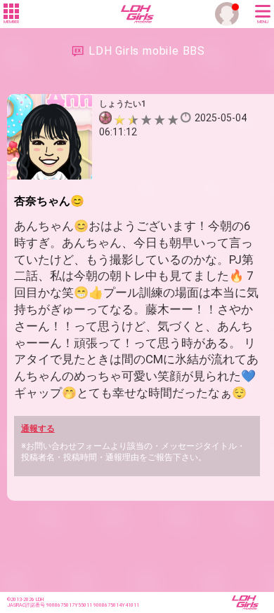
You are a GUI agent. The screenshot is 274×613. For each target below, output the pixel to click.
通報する (38, 428)
